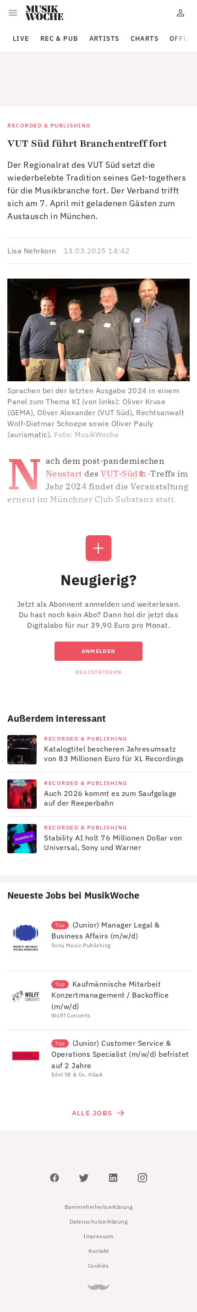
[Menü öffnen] (13, 13)
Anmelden (98, 609)
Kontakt (98, 1209)
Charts (145, 38)
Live (21, 38)
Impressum (98, 1194)
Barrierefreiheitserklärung (98, 1165)
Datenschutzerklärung (98, 1180)
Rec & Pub (59, 38)
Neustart (64, 432)
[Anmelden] (180, 13)
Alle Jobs (92, 1071)
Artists (104, 38)
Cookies (98, 1224)
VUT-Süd (119, 432)
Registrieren (98, 630)
